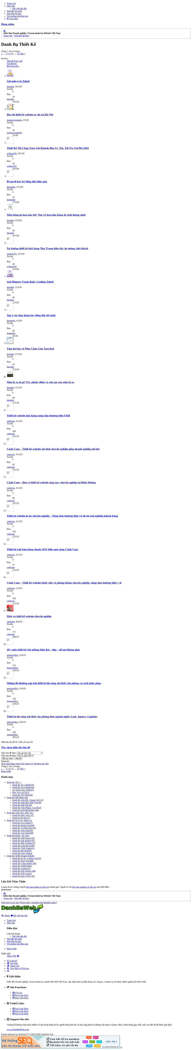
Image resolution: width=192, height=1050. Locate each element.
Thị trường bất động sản (17, 16)
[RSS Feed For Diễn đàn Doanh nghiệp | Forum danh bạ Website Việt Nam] (8, 971)
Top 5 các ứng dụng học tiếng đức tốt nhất (31, 315)
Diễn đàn (11, 6)
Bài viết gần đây (19, 8)
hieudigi (10, 86)
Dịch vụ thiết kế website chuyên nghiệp (29, 616)
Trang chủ (11, 3)
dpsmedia (11, 187)
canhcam (11, 421)
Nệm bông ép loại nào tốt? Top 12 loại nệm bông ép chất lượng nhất (46, 214)
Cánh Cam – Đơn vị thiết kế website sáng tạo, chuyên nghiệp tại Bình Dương (51, 482)
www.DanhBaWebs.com (18, 1029)
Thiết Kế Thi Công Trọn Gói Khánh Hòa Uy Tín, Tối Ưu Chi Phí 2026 (48, 148)
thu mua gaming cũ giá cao (84, 887)
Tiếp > (22, 54)
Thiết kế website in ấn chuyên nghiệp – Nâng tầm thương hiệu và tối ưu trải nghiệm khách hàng (62, 515)
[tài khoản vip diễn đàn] (60, 1047)
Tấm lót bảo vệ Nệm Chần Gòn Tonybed (30, 348)
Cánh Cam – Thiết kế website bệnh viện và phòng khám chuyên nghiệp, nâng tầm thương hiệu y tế (64, 582)
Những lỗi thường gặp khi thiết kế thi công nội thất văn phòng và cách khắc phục (54, 683)
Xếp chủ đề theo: (8, 753)
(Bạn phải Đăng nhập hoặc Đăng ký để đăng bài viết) (25, 764)
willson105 (12, 153)
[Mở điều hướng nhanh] (4, 30)
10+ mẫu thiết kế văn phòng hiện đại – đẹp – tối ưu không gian (43, 649)
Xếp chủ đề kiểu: (8, 755)
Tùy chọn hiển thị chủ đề (15, 747)
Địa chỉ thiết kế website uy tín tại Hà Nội (30, 114)
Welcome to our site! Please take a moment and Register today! (29, 902)
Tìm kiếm (13, 18)
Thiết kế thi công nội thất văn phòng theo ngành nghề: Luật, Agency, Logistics (52, 716)
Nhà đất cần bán (14, 13)
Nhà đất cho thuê (14, 11)
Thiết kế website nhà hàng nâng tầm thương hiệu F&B (38, 415)
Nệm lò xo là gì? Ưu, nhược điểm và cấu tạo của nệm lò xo (40, 382)
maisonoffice (12, 655)
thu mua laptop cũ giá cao (37, 887)
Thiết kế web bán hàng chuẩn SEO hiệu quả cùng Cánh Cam (42, 549)
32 (18, 54)
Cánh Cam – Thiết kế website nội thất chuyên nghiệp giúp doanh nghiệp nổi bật (53, 448)
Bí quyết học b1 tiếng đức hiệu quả (27, 181)
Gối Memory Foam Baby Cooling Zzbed (30, 281)
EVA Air (18, 993)
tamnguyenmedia (14, 120)
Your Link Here (21, 995)
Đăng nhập (7, 24)
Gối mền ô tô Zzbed (18, 81)
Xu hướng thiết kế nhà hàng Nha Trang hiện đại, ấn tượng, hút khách (47, 248)
